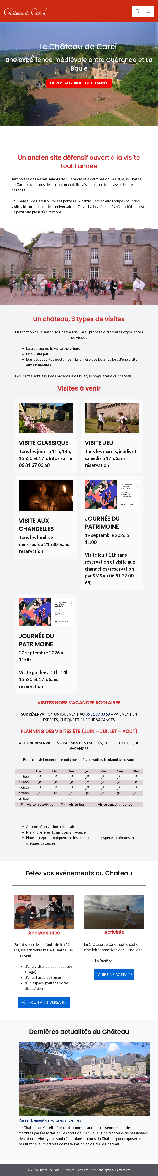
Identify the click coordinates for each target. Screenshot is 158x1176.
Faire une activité (114, 974)
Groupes (68, 1170)
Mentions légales (102, 1170)
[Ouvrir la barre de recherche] (137, 11)
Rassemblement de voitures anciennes (50, 1120)
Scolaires (82, 1170)
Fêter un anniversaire (44, 1002)
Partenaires (122, 1170)
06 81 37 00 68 (98, 714)
